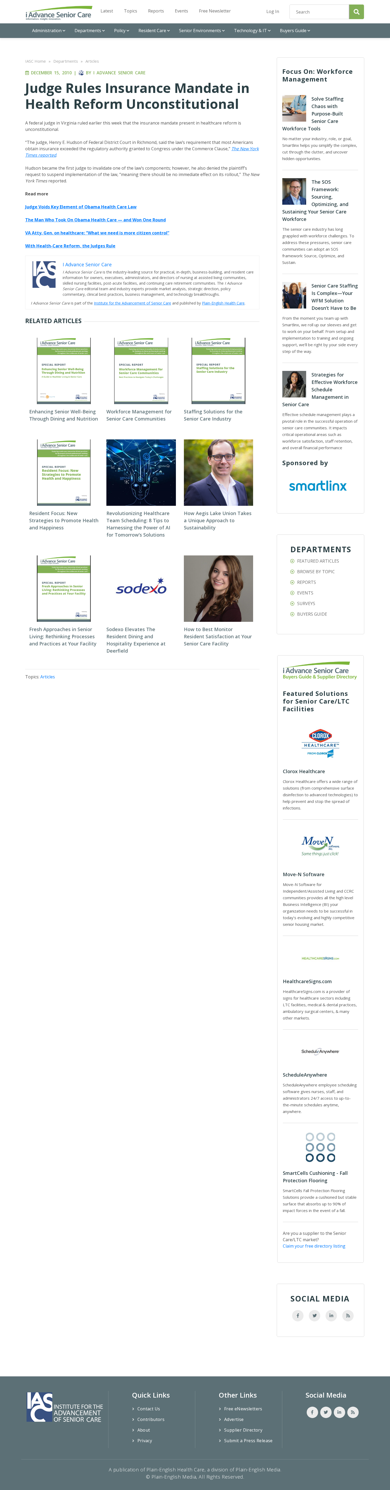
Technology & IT (250, 30)
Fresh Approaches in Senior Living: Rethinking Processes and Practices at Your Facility (63, 636)
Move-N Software (303, 874)
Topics (130, 11)
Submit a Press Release (248, 1441)
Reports (156, 11)
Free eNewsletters (243, 1409)
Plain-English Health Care (223, 303)
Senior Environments (200, 30)
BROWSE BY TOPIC (316, 572)
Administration (47, 30)
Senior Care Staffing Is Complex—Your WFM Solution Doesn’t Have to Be (334, 296)
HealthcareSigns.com (307, 981)
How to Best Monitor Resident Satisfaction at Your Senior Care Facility (218, 636)
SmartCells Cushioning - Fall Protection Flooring (315, 1177)
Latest (107, 11)
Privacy (144, 1441)
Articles (92, 61)
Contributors (151, 1419)
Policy (119, 30)
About (143, 1430)
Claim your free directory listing (314, 1246)
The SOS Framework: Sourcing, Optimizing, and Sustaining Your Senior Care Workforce (315, 200)
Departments (88, 30)
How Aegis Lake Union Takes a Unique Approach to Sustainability (218, 520)
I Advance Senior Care (119, 73)
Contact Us (148, 1409)
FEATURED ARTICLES (318, 561)
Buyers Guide (293, 30)
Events (181, 11)
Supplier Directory (243, 1430)
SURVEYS (306, 603)
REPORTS (306, 582)
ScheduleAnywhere (305, 1075)
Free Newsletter (215, 11)
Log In (272, 11)
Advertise (234, 1419)
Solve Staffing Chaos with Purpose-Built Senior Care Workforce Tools (313, 114)
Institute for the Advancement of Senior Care (132, 303)
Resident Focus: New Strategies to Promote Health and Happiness (63, 520)
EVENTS (305, 593)
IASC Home (35, 61)
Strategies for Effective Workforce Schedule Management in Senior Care (320, 389)
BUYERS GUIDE (312, 614)
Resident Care (152, 30)
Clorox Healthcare (304, 771)
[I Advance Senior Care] (59, 13)
